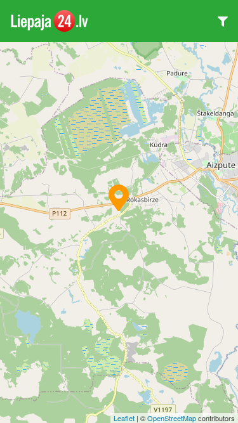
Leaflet (124, 418)
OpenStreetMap (171, 418)
